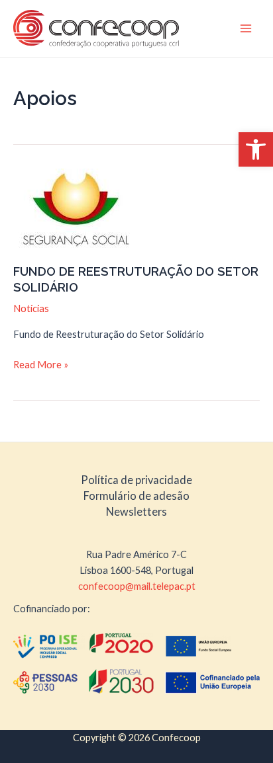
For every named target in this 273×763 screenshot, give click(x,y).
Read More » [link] (40, 365)
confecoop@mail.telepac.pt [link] (136, 586)
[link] (256, 149)
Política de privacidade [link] (136, 479)
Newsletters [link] (136, 511)
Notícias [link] (31, 308)
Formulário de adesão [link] (136, 495)
